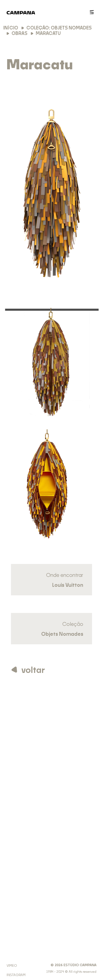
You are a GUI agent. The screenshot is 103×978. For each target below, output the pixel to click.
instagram (16, 975)
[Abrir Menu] (91, 12)
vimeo (12, 965)
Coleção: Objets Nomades (59, 28)
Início (10, 28)
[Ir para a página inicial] (21, 14)
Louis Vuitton (67, 585)
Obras (19, 33)
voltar (33, 670)
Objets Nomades (62, 634)
